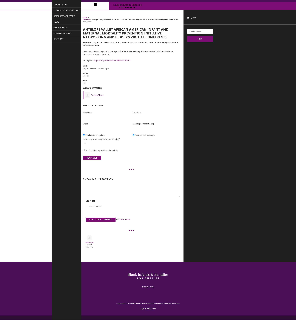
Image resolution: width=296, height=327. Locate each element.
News (53, 22)
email (153, 308)
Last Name (137, 112)
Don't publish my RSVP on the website (102, 150)
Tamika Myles (97, 95)
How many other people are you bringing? (101, 139)
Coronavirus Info (60, 33)
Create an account (124, 219)
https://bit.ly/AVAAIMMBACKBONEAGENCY (112, 60)
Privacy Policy (148, 286)
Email (85, 123)
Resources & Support (61, 16)
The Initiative (58, 4)
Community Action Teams (64, 10)
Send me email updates (95, 135)
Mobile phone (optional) (143, 123)
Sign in (192, 17)
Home (85, 17)
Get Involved (57, 27)
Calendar (55, 39)
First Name (87, 112)
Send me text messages (145, 135)
